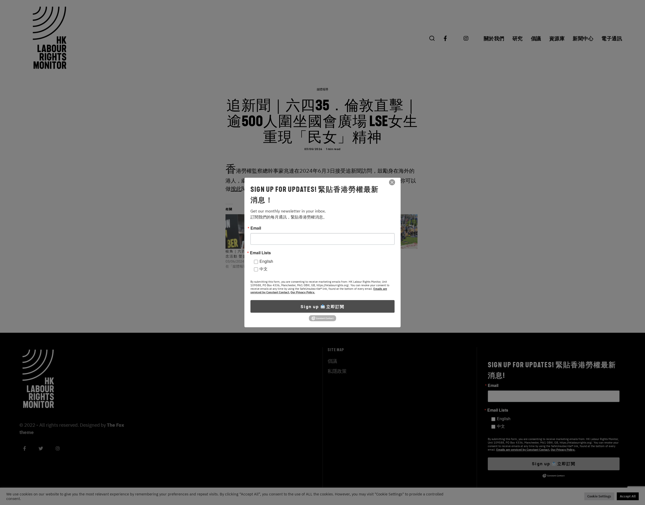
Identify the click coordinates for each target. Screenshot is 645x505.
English (266, 261)
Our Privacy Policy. (303, 292)
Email (255, 228)
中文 (264, 269)
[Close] (392, 182)
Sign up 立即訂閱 (322, 306)
